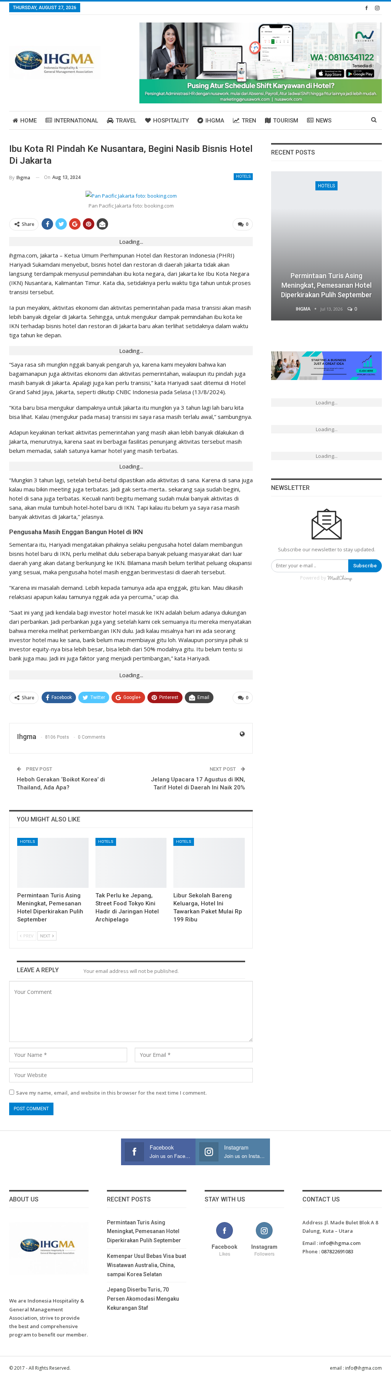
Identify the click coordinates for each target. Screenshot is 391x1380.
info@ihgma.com (339, 1243)
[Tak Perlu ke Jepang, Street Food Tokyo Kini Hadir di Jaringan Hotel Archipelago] (131, 863)
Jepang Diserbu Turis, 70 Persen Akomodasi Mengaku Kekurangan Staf (143, 1299)
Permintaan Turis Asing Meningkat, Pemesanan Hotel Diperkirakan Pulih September (326, 285)
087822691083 (337, 1251)
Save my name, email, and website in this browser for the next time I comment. (111, 1092)
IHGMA (214, 120)
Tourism (285, 120)
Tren (249, 120)
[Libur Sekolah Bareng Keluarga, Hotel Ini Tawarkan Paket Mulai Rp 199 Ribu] (209, 863)
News (323, 120)
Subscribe (365, 565)
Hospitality (171, 120)
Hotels (243, 176)
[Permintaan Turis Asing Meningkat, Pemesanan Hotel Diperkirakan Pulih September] (53, 863)
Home (28, 120)
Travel (126, 120)
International (76, 120)
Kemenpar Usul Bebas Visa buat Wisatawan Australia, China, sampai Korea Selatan (146, 1265)
